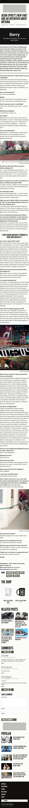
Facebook (17, 567)
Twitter (15, 569)
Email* (3, 713)
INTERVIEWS (19, 24)
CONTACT (3, 794)
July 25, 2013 (4, 24)
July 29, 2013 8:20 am (10, 657)
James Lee (12, 24)
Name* (3, 708)
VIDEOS (24, 24)
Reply (2, 663)
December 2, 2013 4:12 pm (11, 668)
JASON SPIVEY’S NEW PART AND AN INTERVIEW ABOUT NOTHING (14, 18)
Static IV (16, 576)
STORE (2, 797)
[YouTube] (26, 797)
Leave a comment (7, 694)
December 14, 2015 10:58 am (11, 678)
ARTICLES (3, 784)
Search (2, 801)
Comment (4, 697)
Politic (9, 576)
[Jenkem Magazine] (14, 1)
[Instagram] (22, 797)
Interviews (10, 573)
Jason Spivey (20, 573)
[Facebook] (18, 797)
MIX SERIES (4, 792)
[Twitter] (20, 797)
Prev (5, 652)
